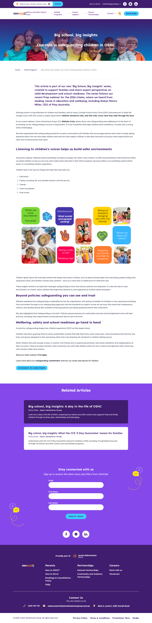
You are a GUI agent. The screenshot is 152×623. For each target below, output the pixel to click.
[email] (44, 606)
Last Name (53, 503)
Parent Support (30, 70)
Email (51, 480)
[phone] (24, 606)
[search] (120, 13)
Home (17, 70)
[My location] (49, 4)
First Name (53, 492)
